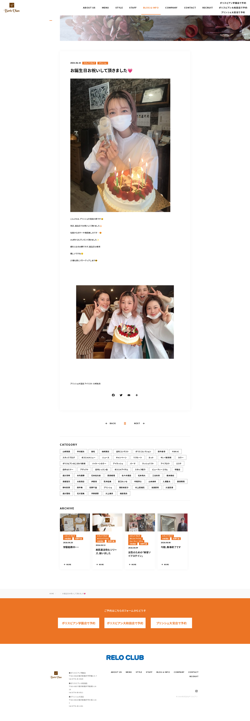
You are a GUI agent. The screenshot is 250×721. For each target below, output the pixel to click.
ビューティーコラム (160, 469)
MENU (105, 7)
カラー (181, 457)
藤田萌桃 (181, 481)
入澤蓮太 (166, 481)
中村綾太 (81, 451)
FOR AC (175, 451)
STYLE (119, 7)
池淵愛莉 (155, 487)
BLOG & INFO (151, 7)
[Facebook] (113, 395)
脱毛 (93, 451)
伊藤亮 (94, 481)
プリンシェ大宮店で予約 (233, 12)
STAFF (133, 7)
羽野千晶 (93, 487)
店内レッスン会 (101, 469)
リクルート (137, 457)
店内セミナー (68, 469)
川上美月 (109, 493)
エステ (178, 463)
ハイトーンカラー (99, 463)
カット (151, 457)
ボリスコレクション (143, 451)
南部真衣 (123, 493)
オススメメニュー (88, 457)
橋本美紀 (170, 475)
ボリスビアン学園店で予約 (233, 3)
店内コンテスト (122, 451)
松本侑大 (142, 475)
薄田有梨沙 (123, 487)
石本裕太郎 (96, 475)
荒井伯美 (107, 481)
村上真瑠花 (140, 487)
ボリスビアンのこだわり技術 (74, 463)
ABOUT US (89, 7)
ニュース (105, 457)
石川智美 (81, 493)
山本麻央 (152, 481)
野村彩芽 (66, 487)
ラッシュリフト (148, 463)
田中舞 (80, 487)
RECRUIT (207, 7)
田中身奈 (161, 451)
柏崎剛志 (105, 451)
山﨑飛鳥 (66, 451)
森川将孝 (66, 475)
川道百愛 (169, 487)
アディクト (84, 469)
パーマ (132, 463)
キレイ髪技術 (166, 457)
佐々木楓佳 (126, 475)
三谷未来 (156, 475)
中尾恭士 (138, 481)
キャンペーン (121, 457)
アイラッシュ (118, 463)
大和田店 (81, 481)
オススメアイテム (121, 469)
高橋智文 (66, 481)
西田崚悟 (111, 475)
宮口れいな (122, 481)
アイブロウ (165, 463)
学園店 (177, 469)
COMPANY (171, 7)
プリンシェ (103, 63)
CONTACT (190, 7)
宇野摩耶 (95, 493)
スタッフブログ (89, 63)
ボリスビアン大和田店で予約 (233, 7)
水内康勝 (81, 475)
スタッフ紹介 (140, 469)
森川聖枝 (66, 493)
